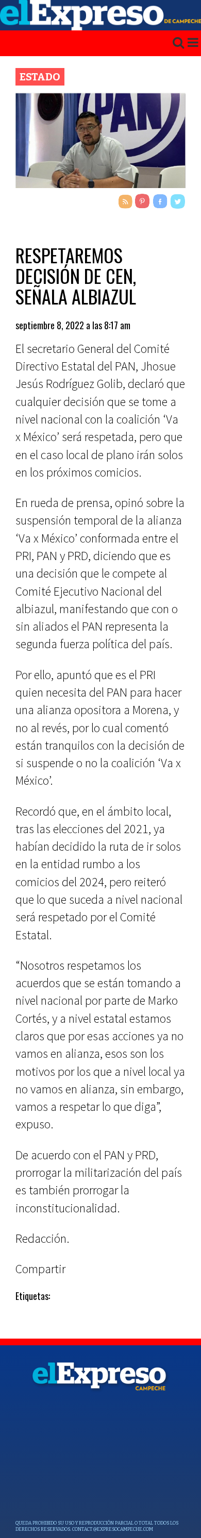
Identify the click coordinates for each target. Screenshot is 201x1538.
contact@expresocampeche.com (112, 1529)
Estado (40, 77)
